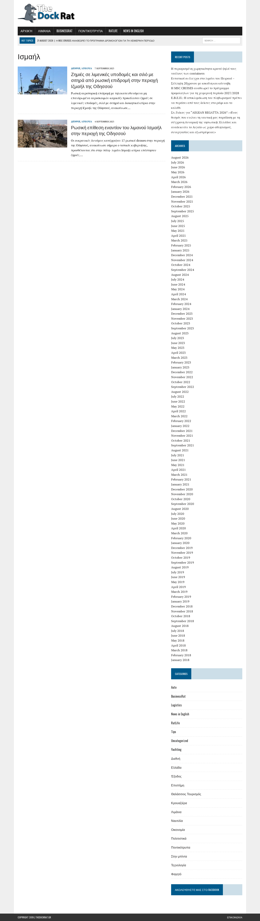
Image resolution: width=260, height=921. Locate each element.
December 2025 (182, 196)
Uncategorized (179, 740)
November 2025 (182, 201)
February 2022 (181, 421)
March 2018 (179, 650)
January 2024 (180, 309)
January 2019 (180, 601)
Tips (173, 731)
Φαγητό (176, 874)
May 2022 (177, 406)
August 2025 (180, 216)
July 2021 (177, 455)
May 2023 (177, 348)
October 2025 (180, 206)
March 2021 (179, 475)
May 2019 (177, 582)
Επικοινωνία (234, 917)
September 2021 (182, 445)
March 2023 (179, 357)
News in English (133, 31)
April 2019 (178, 587)
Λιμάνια (44, 31)
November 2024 (182, 260)
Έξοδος (176, 776)
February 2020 (181, 538)
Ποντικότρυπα (90, 31)
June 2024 (178, 284)
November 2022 (182, 377)
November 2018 (182, 611)
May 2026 (177, 172)
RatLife (113, 31)
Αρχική (26, 31)
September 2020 (182, 504)
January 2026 (180, 191)
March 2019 (179, 592)
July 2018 (177, 631)
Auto (173, 687)
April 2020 (178, 528)
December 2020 (182, 489)
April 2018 (178, 645)
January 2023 (180, 367)
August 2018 (180, 626)
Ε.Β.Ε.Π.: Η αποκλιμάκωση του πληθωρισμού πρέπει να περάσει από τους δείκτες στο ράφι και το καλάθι (206, 103)
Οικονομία (178, 829)
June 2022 (178, 401)
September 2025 (182, 211)
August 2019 (180, 567)
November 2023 (182, 318)
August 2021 (180, 450)
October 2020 (180, 499)
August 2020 (180, 509)
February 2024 (181, 304)
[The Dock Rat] (53, 13)
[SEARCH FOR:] (221, 40)
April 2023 (178, 353)
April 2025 (178, 235)
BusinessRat (65, 31)
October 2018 (180, 616)
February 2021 (181, 479)
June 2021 (178, 460)
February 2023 (181, 362)
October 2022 (180, 382)
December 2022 (182, 372)
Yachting (176, 749)
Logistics (176, 705)
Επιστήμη (177, 785)
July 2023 (177, 338)
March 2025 (179, 240)
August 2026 (180, 157)
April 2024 (178, 294)
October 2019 (180, 557)
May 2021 (177, 465)
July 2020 (177, 514)
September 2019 (182, 562)
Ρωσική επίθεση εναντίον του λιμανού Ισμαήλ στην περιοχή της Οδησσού (116, 130)
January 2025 (180, 250)
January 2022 (180, 426)
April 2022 (178, 411)
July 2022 (177, 396)
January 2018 (180, 660)
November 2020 (182, 494)
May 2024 (177, 289)
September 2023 (182, 328)
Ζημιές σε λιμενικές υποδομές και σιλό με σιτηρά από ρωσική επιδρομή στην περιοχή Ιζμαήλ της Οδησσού (114, 80)
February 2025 (181, 245)
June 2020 (178, 518)
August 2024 (180, 275)
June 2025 (178, 226)
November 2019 (182, 552)
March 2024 (179, 299)
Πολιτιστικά (178, 838)
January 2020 (180, 543)
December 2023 (182, 313)
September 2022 (182, 387)
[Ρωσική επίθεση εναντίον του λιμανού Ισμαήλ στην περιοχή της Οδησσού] (42, 145)
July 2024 (177, 279)
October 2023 (180, 323)
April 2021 (178, 470)
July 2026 (177, 162)
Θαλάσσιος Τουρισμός (186, 794)
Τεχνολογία (178, 865)
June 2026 (178, 167)
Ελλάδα (176, 767)
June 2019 (178, 577)
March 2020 (179, 533)
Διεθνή (75, 68)
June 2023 (178, 343)
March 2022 (179, 416)
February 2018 (181, 655)
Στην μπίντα (179, 856)
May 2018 (177, 640)
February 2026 (181, 187)
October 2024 (180, 265)
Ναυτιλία (177, 820)
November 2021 (182, 435)
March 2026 (179, 182)
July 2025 (177, 221)
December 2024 (182, 255)
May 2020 (177, 523)
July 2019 (177, 572)
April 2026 (178, 177)
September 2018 (182, 621)
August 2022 (180, 392)
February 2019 (181, 596)
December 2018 (182, 606)
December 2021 (182, 431)
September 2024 (182, 270)
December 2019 (182, 548)
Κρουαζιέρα (179, 803)
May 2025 (177, 231)
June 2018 (178, 635)
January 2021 (180, 484)
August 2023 (180, 333)
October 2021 (180, 440)
